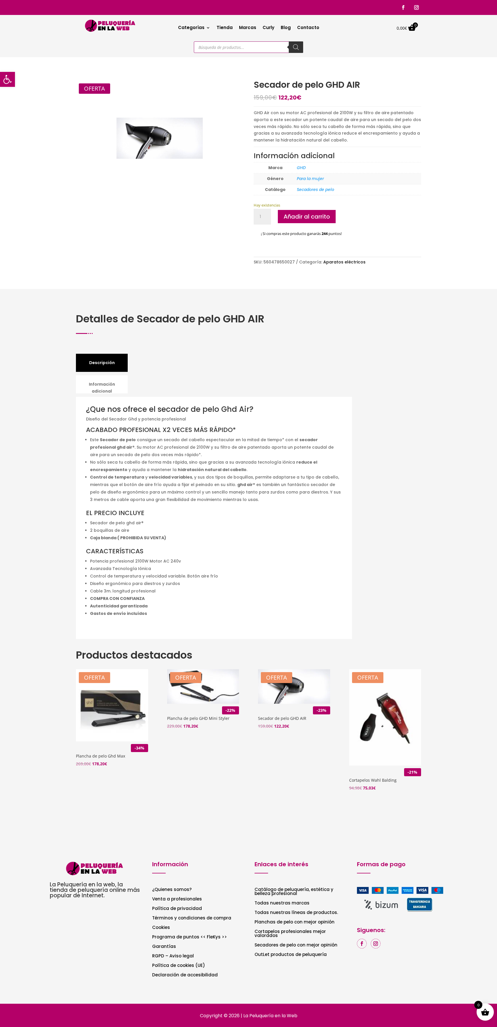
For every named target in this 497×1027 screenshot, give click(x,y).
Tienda (225, 28)
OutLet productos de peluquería (291, 955)
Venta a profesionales (177, 899)
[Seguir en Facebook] (403, 7)
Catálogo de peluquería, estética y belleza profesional (294, 892)
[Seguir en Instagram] (416, 7)
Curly (268, 28)
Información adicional (102, 387)
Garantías (164, 946)
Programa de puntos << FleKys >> (189, 937)
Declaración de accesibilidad (185, 975)
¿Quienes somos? (172, 890)
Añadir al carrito (307, 217)
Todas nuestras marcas (282, 903)
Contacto (308, 28)
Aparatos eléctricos (344, 262)
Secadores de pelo (315, 189)
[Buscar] (296, 47)
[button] (7, 79)
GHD (301, 168)
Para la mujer (310, 178)
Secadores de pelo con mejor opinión (296, 945)
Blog (286, 28)
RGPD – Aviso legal (173, 956)
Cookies (161, 927)
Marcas (247, 28)
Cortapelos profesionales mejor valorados (290, 934)
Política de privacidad (177, 908)
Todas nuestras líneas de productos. (296, 913)
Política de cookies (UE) (178, 965)
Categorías (191, 28)
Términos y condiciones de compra (191, 918)
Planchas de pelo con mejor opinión (294, 922)
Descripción (102, 363)
